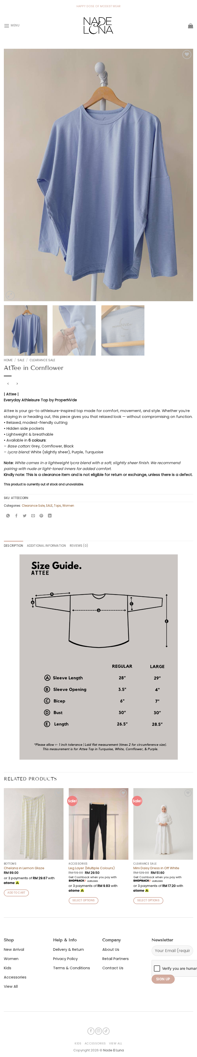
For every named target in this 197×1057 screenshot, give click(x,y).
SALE (20, 360)
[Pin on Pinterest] (41, 516)
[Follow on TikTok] (106, 1030)
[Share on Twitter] (24, 516)
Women (68, 506)
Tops (57, 506)
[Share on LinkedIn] (50, 516)
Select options (83, 900)
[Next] (183, 175)
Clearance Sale (42, 360)
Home (8, 360)
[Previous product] (17, 383)
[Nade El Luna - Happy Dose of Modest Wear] (98, 25)
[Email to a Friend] (33, 516)
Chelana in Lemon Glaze (24, 868)
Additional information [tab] (46, 546)
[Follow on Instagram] (98, 1030)
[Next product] (8, 383)
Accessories (95, 1043)
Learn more (92, 880)
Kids (78, 1043)
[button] (11, 26)
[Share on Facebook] (16, 516)
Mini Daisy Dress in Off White (156, 868)
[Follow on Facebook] (90, 1030)
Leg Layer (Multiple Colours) (91, 868)
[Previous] (14, 175)
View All (115, 1043)
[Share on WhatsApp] (8, 516)
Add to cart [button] (16, 893)
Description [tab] (13, 546)
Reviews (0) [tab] (79, 546)
